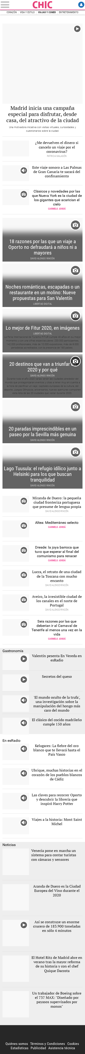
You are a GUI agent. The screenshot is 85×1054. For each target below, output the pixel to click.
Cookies (73, 1044)
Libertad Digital (42, 4)
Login (81, 5)
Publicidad (38, 1048)
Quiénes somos (16, 1044)
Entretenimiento (68, 12)
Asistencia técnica (61, 1048)
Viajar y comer (47, 12)
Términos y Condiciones (47, 1044)
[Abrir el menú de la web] (16, 4)
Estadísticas (19, 1048)
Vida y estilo (27, 12)
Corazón (12, 12)
